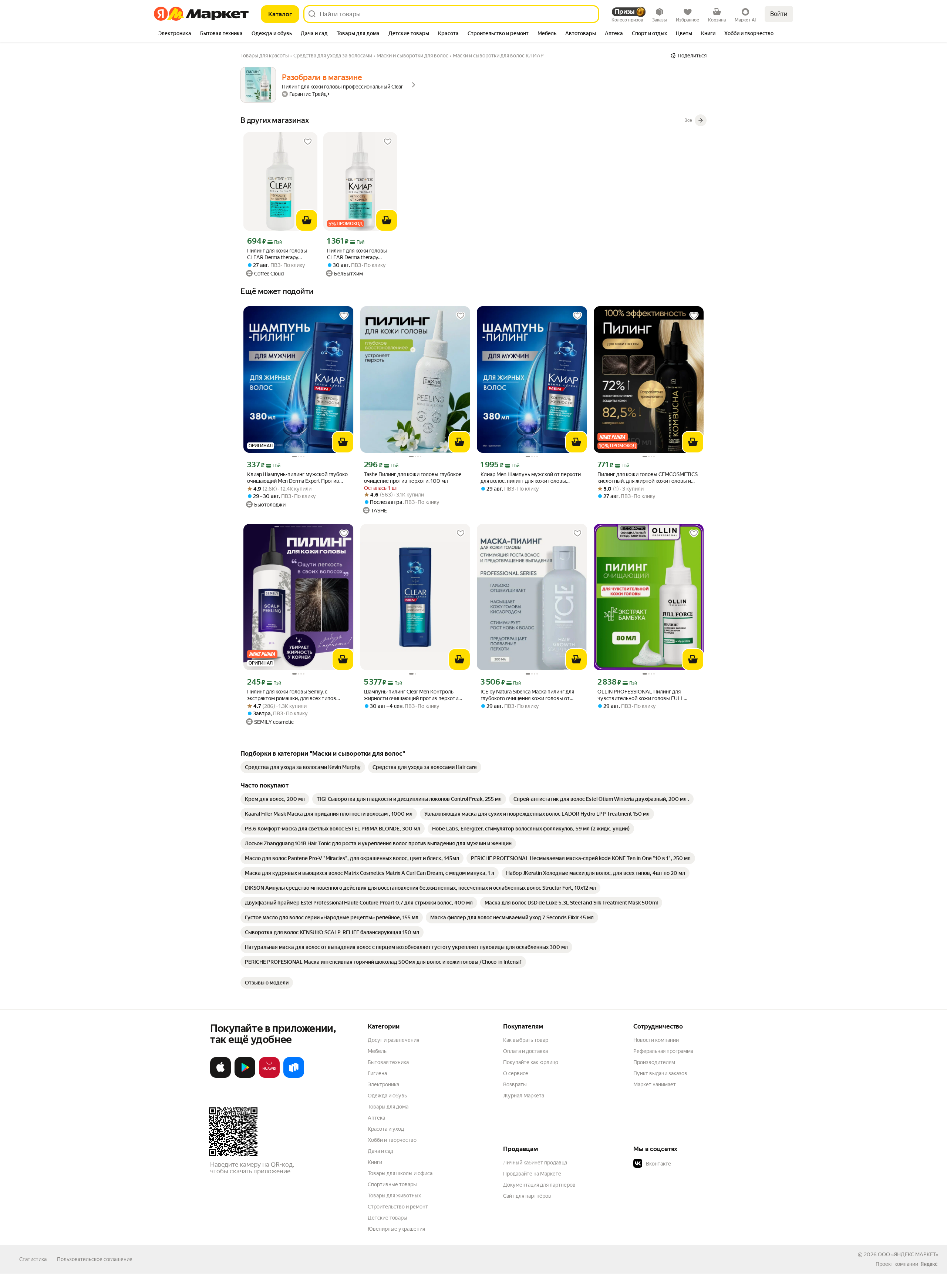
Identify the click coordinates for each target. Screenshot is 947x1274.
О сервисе (515, 1073)
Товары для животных (394, 1195)
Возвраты (515, 1084)
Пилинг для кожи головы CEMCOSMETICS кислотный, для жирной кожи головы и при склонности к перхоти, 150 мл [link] (647, 477)
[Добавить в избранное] (308, 142)
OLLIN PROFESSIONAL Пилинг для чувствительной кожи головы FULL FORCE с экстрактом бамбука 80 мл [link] (640, 695)
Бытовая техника (388, 1062)
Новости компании (656, 1040)
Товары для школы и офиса (400, 1173)
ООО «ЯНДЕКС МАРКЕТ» (908, 1254)
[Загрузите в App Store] (220, 1076)
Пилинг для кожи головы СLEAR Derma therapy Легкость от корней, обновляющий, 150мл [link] (277, 254)
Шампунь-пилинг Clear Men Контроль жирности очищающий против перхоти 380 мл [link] (411, 695)
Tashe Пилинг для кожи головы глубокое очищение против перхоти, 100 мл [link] (413, 477)
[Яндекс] (929, 1264)
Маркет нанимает (654, 1084)
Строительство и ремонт (398, 1207)
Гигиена (377, 1073)
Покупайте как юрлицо (530, 1062)
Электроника (383, 1084)
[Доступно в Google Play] (245, 1076)
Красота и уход (386, 1129)
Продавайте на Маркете (532, 1174)
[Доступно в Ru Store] (293, 1076)
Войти (779, 13)
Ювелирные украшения (396, 1229)
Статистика (33, 1259)
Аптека (376, 1118)
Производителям (654, 1062)
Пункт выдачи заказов (660, 1073)
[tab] (175, 34)
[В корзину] (307, 220)
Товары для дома (388, 1107)
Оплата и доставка (525, 1051)
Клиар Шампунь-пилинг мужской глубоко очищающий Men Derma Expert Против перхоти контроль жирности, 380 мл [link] (297, 477)
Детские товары (387, 1218)
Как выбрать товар (525, 1040)
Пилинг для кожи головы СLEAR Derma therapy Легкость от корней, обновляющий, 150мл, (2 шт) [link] (357, 254)
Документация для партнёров (539, 1185)
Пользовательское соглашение (94, 1259)
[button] (685, 1163)
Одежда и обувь (387, 1096)
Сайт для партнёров (527, 1196)
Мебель (377, 1051)
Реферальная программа (663, 1051)
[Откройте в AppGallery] (269, 1076)
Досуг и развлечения (393, 1040)
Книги (375, 1162)
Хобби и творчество (392, 1140)
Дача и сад (380, 1151)
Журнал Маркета (523, 1096)
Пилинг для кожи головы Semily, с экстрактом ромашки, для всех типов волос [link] (291, 695)
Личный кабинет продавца (535, 1163)
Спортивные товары (392, 1184)
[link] (302, 767)
